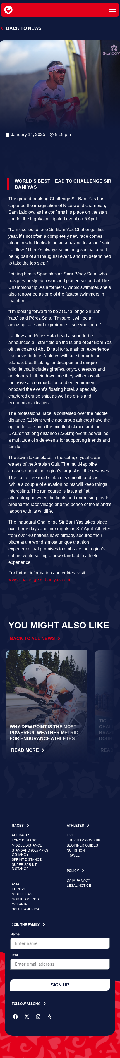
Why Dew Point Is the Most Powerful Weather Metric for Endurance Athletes (44, 732)
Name (15, 934)
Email (14, 955)
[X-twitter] (27, 1017)
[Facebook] (15, 1017)
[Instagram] (38, 1017)
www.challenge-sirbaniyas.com (39, 579)
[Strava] (50, 1017)
